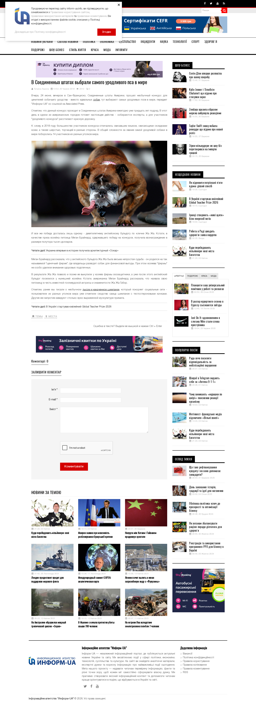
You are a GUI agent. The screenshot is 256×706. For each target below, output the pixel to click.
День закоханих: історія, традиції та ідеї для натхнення (206, 489)
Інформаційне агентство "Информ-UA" (51, 698)
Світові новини (67, 42)
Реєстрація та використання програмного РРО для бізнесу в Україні (206, 547)
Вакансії (187, 654)
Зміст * (53, 409)
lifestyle (179, 276)
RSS (185, 672)
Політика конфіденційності (198, 657)
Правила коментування (196, 669)
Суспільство (127, 42)
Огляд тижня (183, 459)
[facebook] (205, 3)
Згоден (106, 32)
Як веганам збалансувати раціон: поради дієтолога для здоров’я (205, 527)
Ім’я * (54, 389)
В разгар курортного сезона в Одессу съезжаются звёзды (207, 303)
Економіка (107, 42)
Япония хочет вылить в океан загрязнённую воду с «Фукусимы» (142, 579)
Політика (89, 42)
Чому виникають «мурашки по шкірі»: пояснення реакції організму (205, 398)
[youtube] (217, 3)
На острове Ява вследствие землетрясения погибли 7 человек (142, 624)
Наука (164, 42)
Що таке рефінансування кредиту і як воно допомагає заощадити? (204, 471)
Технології (180, 42)
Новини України (42, 42)
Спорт (196, 42)
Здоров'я (210, 42)
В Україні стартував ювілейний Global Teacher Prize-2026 (78, 307)
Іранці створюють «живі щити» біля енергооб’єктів (206, 217)
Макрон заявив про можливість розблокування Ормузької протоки (95, 534)
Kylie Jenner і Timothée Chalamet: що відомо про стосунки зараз (203, 93)
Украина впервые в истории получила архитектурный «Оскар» (82, 250)
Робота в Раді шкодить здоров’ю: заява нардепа (202, 233)
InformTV (121, 50)
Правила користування (196, 661)
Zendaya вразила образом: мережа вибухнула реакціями (205, 111)
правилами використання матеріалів (52, 16)
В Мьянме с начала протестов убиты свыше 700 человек (96, 624)
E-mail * (53, 399)
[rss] (224, 3)
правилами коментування (92, 16)
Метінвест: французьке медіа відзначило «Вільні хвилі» (205, 416)
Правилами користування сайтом (70, 12)
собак (96, 100)
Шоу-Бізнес (56, 50)
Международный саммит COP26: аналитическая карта (94, 579)
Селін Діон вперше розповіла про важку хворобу (205, 75)
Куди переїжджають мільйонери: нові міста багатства (50, 534)
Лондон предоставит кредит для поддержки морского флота (47, 579)
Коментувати (74, 466)
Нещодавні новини (188, 174)
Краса (95, 50)
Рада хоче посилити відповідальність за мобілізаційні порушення (202, 362)
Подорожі (37, 50)
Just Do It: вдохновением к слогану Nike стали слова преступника (205, 321)
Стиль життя (77, 50)
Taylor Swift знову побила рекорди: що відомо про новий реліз (206, 129)
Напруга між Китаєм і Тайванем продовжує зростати (140, 534)
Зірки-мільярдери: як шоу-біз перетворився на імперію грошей (205, 149)
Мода (107, 50)
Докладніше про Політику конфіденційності (40, 32)
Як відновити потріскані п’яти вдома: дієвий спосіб (205, 184)
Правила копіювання (195, 665)
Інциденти (148, 42)
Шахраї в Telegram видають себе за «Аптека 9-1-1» (204, 380)
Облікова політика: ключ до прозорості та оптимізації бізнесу (204, 507)
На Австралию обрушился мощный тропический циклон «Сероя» (48, 624)
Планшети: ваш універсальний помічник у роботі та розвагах (207, 287)
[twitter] (211, 3)
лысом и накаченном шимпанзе (101, 289)
